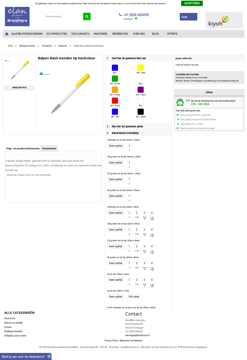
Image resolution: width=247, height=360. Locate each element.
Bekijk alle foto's (19, 87)
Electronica (9, 318)
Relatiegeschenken (27, 46)
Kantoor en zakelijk (13, 322)
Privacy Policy (111, 340)
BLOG (155, 33)
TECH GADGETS (80, 33)
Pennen (8, 327)
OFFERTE (172, 33)
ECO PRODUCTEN (57, 33)
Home (6, 34)
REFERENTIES (120, 33)
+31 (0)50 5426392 (136, 15)
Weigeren (208, 3)
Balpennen (62, 46)
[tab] (23, 148)
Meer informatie (173, 3)
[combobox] (63, 16)
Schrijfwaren (47, 46)
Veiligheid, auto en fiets (15, 335)
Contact (128, 19)
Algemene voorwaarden (131, 340)
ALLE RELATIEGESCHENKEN (27, 33)
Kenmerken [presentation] (49, 148)
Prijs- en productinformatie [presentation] (23, 148)
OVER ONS (139, 33)
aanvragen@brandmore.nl (137, 335)
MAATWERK (100, 33)
